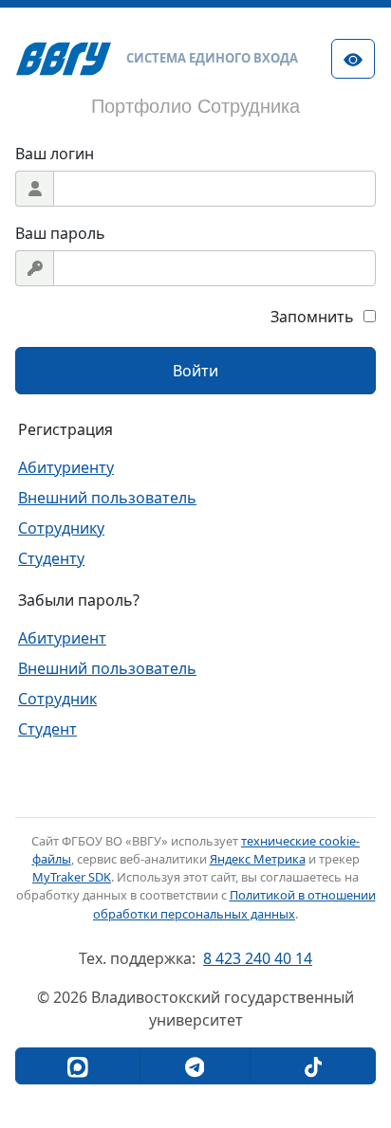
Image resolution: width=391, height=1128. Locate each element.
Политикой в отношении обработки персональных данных (234, 903)
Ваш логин (54, 153)
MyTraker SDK (71, 876)
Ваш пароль (60, 233)
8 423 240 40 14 (257, 958)
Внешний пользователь (107, 497)
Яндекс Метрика (258, 858)
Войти (195, 370)
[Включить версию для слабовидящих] (353, 59)
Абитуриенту (66, 467)
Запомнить (312, 316)
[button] (77, 1065)
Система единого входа (212, 57)
